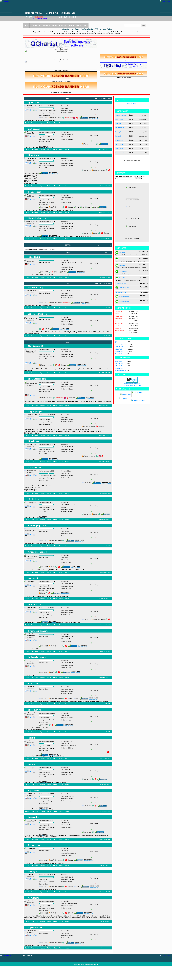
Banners (48, 13)
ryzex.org (32, 764)
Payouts (42, 123)
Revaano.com (34, 845)
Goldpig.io (32, 871)
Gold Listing (81, 25)
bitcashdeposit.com (37, 379)
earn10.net (33, 578)
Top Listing (36, 25)
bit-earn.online (34, 604)
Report (61, 123)
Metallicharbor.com (37, 218)
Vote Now (34, 123)
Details (27, 123)
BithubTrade (33, 155)
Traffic (49, 123)
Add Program (37, 13)
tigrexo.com (33, 790)
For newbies (65, 13)
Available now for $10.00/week (132, 238)
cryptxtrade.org (35, 287)
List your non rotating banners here (132, 160)
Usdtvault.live (34, 467)
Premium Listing (50, 25)
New (26, 25)
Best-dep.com (34, 129)
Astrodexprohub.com (37, 552)
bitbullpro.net (34, 441)
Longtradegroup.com (37, 314)
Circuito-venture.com (38, 631)
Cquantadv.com (35, 927)
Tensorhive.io (34, 257)
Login (73, 17)
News (55, 13)
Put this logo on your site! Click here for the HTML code (132, 384)
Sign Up (63, 17)
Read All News (131, 104)
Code (67, 123)
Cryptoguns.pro (35, 411)
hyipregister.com (92, 964)
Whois (55, 123)
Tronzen (31, 738)
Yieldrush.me (34, 499)
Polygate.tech (34, 192)
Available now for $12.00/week (132, 199)
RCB (73, 13)
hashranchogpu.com (37, 657)
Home (27, 13)
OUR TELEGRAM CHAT (41, 19)
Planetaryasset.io (36, 346)
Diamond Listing (66, 25)
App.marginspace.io (37, 525)
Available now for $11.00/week (132, 218)
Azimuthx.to (33, 898)
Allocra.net (33, 683)
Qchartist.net (34, 102)
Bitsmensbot (34, 817)
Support (28, 17)
